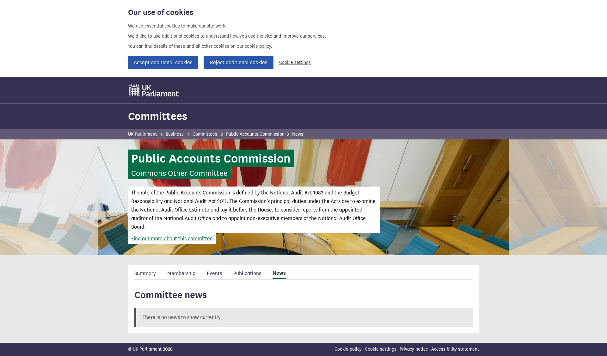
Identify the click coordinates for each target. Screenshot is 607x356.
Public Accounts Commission (255, 134)
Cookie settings (295, 62)
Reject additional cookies (238, 62)
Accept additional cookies (163, 62)
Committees (157, 116)
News (279, 273)
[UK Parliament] (154, 90)
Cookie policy (348, 349)
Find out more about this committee (172, 239)
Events (214, 273)
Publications (247, 273)
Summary (145, 273)
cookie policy (258, 46)
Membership (181, 273)
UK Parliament (142, 134)
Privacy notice (414, 349)
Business (175, 134)
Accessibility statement (455, 349)
